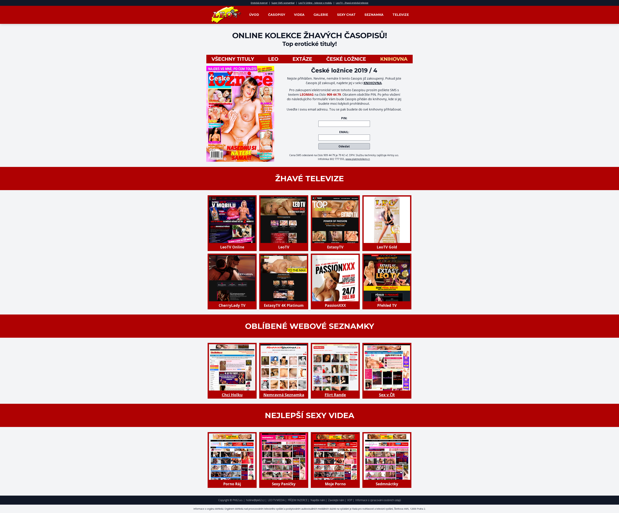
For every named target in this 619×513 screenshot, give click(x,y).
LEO (273, 59)
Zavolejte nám (336, 500)
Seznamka (373, 15)
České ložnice (346, 59)
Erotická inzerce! (259, 2)
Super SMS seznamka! (283, 2)
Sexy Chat (346, 15)
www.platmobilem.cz (357, 159)
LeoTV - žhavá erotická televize (352, 2)
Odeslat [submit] (344, 146)
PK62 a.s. (238, 500)
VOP (349, 500)
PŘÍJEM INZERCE (297, 500)
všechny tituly (232, 59)
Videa (299, 15)
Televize (401, 15)
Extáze (302, 59)
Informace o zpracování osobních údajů (378, 500)
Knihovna (394, 59)
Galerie (321, 15)
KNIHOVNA (373, 83)
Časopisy (276, 15)
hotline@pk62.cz (255, 500)
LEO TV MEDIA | (277, 500)
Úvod (254, 15)
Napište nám (317, 500)
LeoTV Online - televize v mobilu (315, 2)
